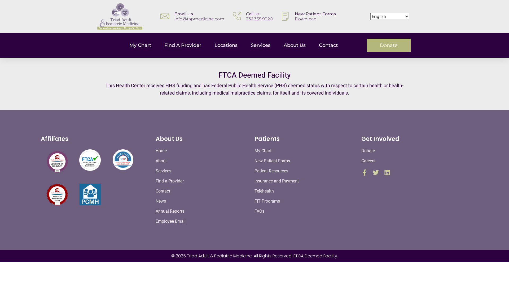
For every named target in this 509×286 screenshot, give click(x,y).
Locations (226, 45)
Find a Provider (182, 45)
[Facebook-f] (364, 172)
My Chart (140, 45)
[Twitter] (376, 172)
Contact (328, 45)
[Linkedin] (387, 172)
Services (260, 45)
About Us (295, 45)
